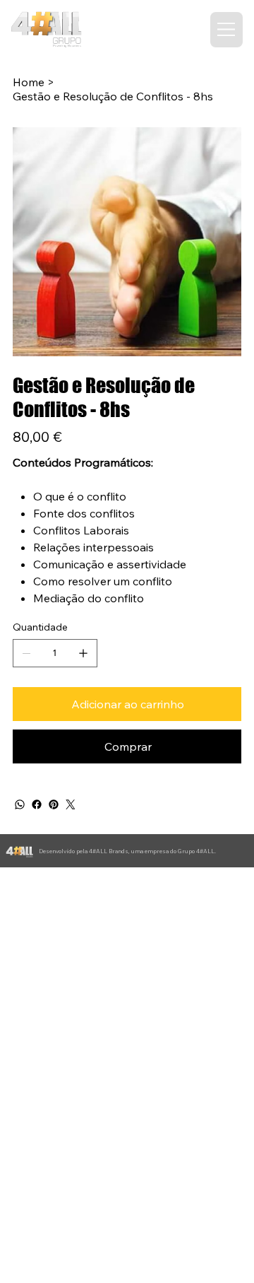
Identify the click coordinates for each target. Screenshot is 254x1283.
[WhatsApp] (20, 804)
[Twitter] (71, 804)
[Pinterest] (54, 804)
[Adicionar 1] (83, 653)
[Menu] (226, 29)
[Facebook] (37, 804)
